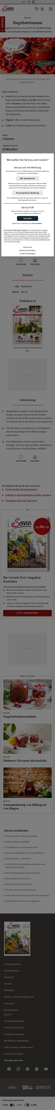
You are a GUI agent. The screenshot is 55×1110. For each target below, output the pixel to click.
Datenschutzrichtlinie (27, 250)
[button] (27, 218)
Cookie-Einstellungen (27, 253)
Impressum (27, 247)
